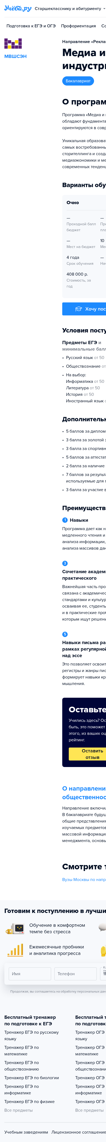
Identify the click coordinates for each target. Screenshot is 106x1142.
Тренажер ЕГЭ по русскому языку (31, 1036)
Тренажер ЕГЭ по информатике (21, 1090)
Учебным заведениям (26, 1132)
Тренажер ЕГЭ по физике (29, 1101)
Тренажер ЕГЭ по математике (21, 1051)
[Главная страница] (18, 8)
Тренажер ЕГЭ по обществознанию (21, 1066)
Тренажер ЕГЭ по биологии (31, 1078)
